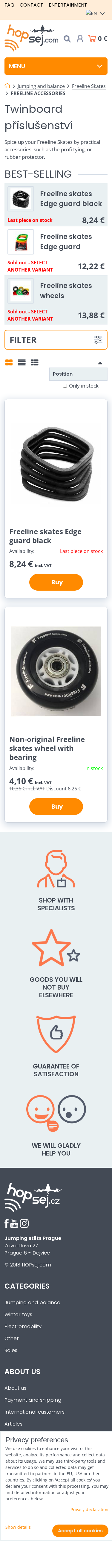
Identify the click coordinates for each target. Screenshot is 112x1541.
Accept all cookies (80, 1530)
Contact (31, 4)
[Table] (34, 364)
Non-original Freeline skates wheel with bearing (47, 748)
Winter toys (18, 1314)
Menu (17, 66)
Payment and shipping (32, 1400)
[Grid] (8, 364)
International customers (34, 1412)
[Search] (66, 38)
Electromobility (23, 1326)
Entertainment (68, 4)
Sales (10, 1350)
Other (11, 1338)
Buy (56, 582)
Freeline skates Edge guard (66, 242)
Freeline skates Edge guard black (71, 199)
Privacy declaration (89, 1509)
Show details (18, 1527)
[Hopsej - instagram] (24, 1226)
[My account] (80, 38)
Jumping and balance (32, 1302)
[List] (21, 364)
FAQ (9, 4)
